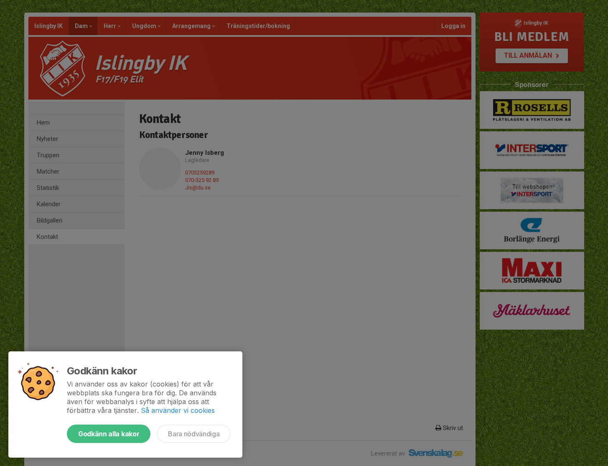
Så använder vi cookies (178, 410)
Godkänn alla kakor (108, 434)
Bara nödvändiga (193, 434)
